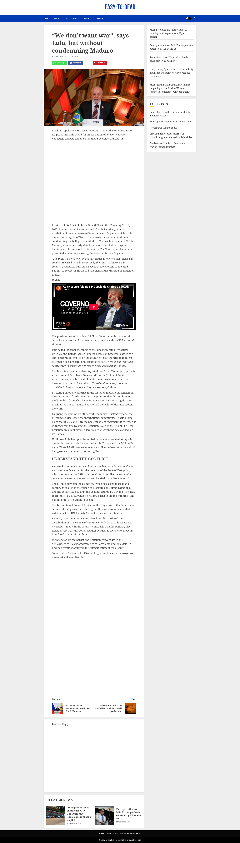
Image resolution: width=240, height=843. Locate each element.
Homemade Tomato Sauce (163, 127)
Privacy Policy (133, 833)
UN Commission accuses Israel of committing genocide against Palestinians (171, 135)
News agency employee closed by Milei (170, 121)
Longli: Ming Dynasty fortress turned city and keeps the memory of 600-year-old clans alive (171, 73)
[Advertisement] (94, 161)
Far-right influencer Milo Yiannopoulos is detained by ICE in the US (128, 814)
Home (47, 18)
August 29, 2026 (75, 823)
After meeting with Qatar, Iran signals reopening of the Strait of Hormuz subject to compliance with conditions (170, 88)
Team (86, 18)
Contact (98, 18)
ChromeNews (122, 840)
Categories (71, 18)
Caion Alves (58, 56)
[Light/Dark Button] (189, 18)
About (57, 18)
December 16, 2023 (73, 56)
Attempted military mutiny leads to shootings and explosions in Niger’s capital (79, 814)
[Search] (194, 18)
